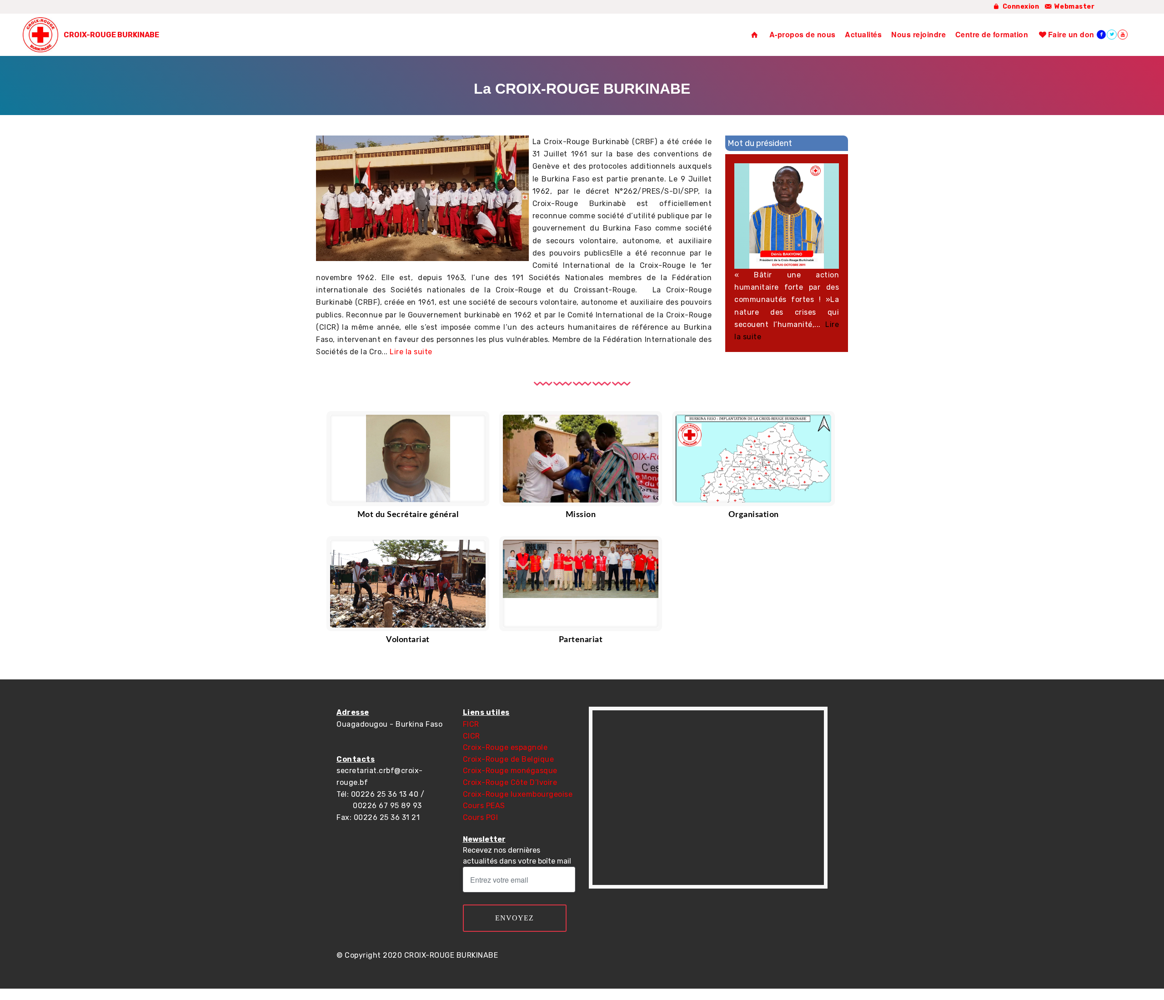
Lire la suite (411, 351)
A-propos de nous (802, 34)
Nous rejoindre (918, 34)
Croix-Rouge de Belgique (508, 759)
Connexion (1020, 6)
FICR (471, 724)
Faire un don (1071, 34)
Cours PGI (480, 817)
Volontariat (408, 640)
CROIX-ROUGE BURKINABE (111, 34)
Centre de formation (992, 34)
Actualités (863, 34)
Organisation (753, 515)
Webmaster (1073, 6)
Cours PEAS (484, 805)
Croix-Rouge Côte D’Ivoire (510, 782)
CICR (471, 736)
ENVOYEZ (514, 918)
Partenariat (581, 640)
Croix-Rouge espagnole (505, 747)
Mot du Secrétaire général (408, 515)
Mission (581, 515)
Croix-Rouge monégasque (510, 770)
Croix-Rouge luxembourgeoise (518, 794)
